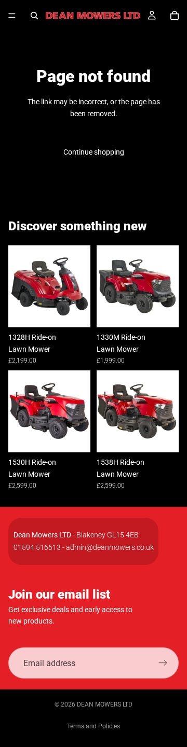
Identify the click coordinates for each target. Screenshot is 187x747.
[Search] (34, 15)
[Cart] (174, 15)
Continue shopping (93, 152)
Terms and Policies (93, 726)
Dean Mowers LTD (104, 704)
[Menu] (12, 15)
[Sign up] (163, 663)
